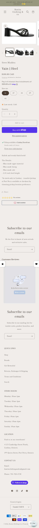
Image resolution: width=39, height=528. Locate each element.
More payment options (19, 136)
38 (23, 93)
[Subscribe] (32, 249)
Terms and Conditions (12, 377)
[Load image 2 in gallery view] (19, 52)
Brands (7, 360)
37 (14, 93)
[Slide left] (2, 53)
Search (6, 382)
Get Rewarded (9, 366)
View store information (13, 149)
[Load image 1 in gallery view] (9, 52)
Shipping (4, 77)
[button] (5, 12)
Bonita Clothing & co (15, 524)
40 (6, 99)
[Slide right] (36, 53)
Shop (6, 355)
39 (30, 93)
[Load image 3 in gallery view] (29, 52)
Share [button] (6, 192)
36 (5, 93)
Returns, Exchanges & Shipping (16, 371)
